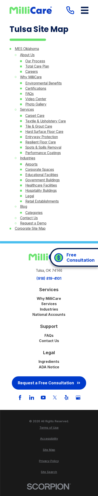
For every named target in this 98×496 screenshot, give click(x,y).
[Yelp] (66, 397)
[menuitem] (49, 427)
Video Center (35, 99)
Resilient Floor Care (40, 142)
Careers (31, 71)
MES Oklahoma (27, 49)
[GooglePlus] (78, 397)
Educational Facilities (41, 175)
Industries (27, 158)
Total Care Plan (37, 66)
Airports (31, 164)
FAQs (29, 94)
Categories (34, 213)
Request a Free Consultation (46, 382)
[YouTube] (43, 397)
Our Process (35, 61)
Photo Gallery (35, 104)
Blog (23, 206)
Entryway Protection (41, 137)
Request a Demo (33, 223)
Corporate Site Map (30, 228)
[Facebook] (20, 397)
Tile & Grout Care (38, 126)
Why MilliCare (31, 77)
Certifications (35, 88)
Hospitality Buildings (41, 190)
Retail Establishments (42, 201)
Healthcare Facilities (41, 185)
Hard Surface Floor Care (44, 131)
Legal (29, 196)
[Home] (31, 10)
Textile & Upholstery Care (45, 121)
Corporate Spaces (39, 169)
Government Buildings (42, 180)
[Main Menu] (85, 10)
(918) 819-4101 (48, 278)
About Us (27, 55)
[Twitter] (54, 397)
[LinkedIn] (31, 397)
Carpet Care (34, 115)
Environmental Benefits (43, 83)
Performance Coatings (43, 153)
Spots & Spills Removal (43, 147)
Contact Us (29, 218)
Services (27, 109)
